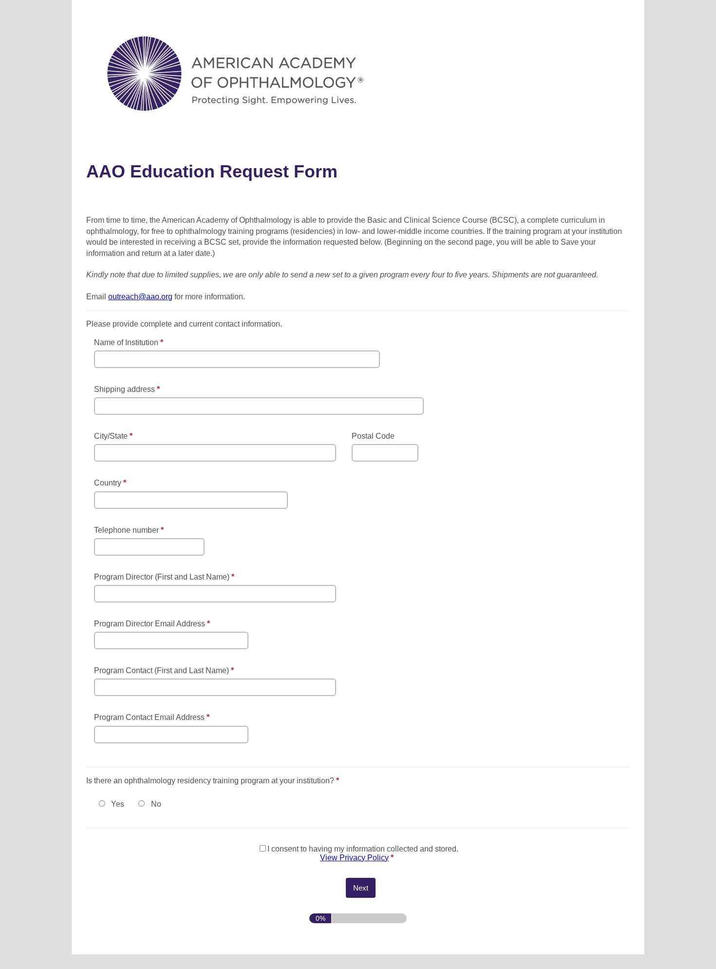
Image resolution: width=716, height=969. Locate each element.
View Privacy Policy (354, 857)
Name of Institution (130, 342)
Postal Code (373, 436)
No (156, 804)
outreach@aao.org (140, 296)
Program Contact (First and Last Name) (165, 670)
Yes (117, 804)
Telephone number (130, 531)
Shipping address (128, 389)
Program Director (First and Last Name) (165, 577)
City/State (114, 436)
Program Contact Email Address (153, 718)
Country (111, 483)
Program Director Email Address (153, 624)
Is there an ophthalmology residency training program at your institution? (259, 780)
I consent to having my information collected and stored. (362, 853)
